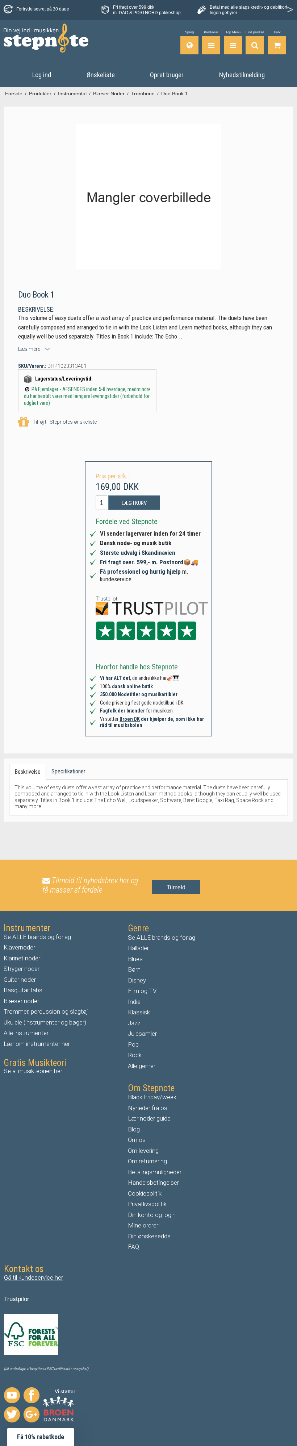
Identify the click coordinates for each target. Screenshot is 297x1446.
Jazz (134, 1023)
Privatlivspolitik (147, 1204)
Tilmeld (176, 887)
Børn (134, 969)
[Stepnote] (46, 38)
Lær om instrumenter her (37, 1043)
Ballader (138, 948)
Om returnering (147, 1161)
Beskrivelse (27, 771)
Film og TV (142, 990)
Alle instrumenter (26, 1032)
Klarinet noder (22, 958)
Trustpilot (106, 599)
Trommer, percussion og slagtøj (46, 1011)
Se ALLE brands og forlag (37, 936)
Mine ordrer (143, 1225)
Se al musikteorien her (33, 1071)
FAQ (133, 1246)
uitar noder (22, 979)
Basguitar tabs (23, 990)
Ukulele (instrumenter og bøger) (45, 1022)
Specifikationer (68, 771)
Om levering (143, 1150)
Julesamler (142, 1033)
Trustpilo (15, 1299)
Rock (135, 1055)
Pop (133, 1044)
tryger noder (23, 968)
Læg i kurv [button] (134, 503)
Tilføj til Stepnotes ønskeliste (65, 422)
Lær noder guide (149, 1118)
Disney (137, 980)
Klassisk (139, 1012)
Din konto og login (152, 1214)
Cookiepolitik (145, 1193)
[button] (40, 1437)
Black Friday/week (152, 1097)
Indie (134, 1001)
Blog (134, 1129)
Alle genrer (141, 1065)
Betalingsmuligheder (154, 1172)
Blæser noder (21, 1001)
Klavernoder (19, 947)
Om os (137, 1139)
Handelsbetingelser (153, 1182)
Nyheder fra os (147, 1107)
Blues (135, 959)
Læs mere (29, 349)
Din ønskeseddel (150, 1236)
